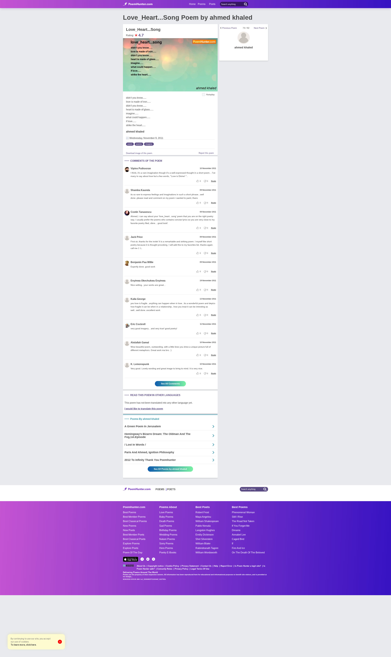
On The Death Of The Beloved (248, 552)
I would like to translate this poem (143, 408)
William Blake (203, 543)
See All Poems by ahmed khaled (170, 469)
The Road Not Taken (243, 521)
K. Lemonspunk (140, 364)
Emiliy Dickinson (205, 534)
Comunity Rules (164, 569)
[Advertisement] (46, 625)
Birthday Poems (168, 530)
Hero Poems (166, 548)
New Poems (129, 526)
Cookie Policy (172, 566)
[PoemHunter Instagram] (153, 559)
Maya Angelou (203, 516)
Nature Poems (167, 539)
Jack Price (137, 237)
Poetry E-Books (167, 552)
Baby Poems (166, 516)
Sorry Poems (166, 543)
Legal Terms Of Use (200, 569)
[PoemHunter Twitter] (148, 559)
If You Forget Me (241, 526)
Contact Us (206, 566)
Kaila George (138, 299)
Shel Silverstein (204, 539)
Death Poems (166, 521)
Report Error (226, 566)
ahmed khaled (135, 131)
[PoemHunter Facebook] (142, 559)
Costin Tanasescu (141, 212)
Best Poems (129, 512)
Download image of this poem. (139, 153)
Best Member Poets (133, 534)
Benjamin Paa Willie (142, 262)
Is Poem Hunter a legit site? (248, 566)
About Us (141, 566)
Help (216, 566)
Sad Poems (165, 526)
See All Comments (170, 383)
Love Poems (166, 512)
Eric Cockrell (138, 324)
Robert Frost (202, 512)
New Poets (129, 530)
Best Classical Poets (134, 539)
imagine (149, 144)
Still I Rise (237, 516)
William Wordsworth (206, 552)
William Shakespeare (207, 521)
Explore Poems (131, 543)
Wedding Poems (168, 534)
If (232, 543)
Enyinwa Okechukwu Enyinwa (148, 280)
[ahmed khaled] (244, 38)
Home (192, 4)
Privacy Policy (181, 569)
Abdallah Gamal (140, 342)
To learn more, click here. (24, 645)
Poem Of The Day (132, 552)
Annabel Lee (239, 534)
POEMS (159, 489)
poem (130, 144)
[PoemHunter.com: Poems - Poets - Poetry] (138, 4)
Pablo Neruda (203, 526)
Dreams (236, 530)
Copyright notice (156, 566)
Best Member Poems (134, 516)
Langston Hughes (205, 530)
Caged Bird (238, 539)
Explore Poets (130, 548)
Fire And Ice (238, 548)
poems (139, 144)
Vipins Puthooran (141, 168)
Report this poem (206, 153)
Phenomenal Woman (243, 512)
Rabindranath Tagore (207, 548)
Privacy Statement (190, 566)
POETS (171, 489)
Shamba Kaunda (140, 190)
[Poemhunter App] (130, 559)
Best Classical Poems (135, 521)
